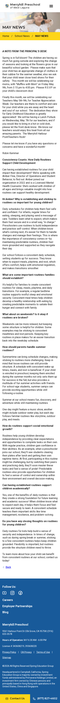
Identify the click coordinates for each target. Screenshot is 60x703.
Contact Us (17, 698)
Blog (5, 612)
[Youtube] (4, 593)
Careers (7, 600)
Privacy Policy (9, 652)
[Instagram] (12, 593)
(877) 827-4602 (47, 698)
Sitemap (6, 657)
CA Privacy (26, 652)
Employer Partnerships (17, 606)
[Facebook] (20, 593)
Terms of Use (43, 652)
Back (8, 567)
